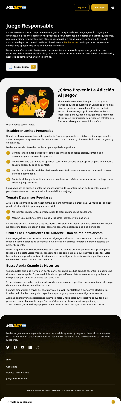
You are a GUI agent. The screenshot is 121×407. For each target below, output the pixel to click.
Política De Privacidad (17, 372)
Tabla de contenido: (21, 401)
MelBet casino (71, 42)
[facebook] (15, 347)
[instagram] (37, 347)
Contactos (11, 366)
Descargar (100, 7)
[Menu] (112, 7)
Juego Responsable (16, 378)
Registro (82, 7)
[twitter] (7, 347)
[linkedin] (30, 347)
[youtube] (22, 347)
